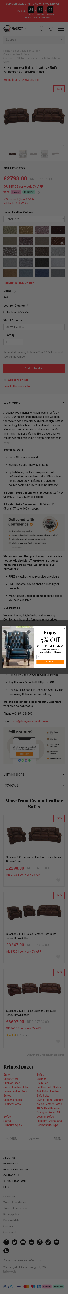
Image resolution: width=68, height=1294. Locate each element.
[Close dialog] (64, 628)
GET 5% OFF (50, 662)
